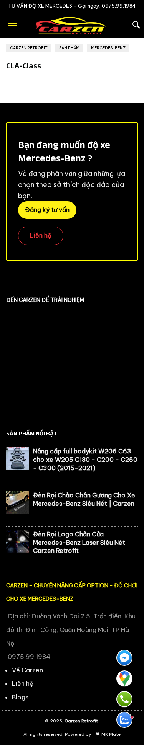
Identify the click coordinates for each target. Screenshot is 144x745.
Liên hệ (40, 235)
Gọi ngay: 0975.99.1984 (107, 6)
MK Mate (111, 734)
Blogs (20, 697)
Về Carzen (27, 670)
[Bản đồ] (124, 678)
